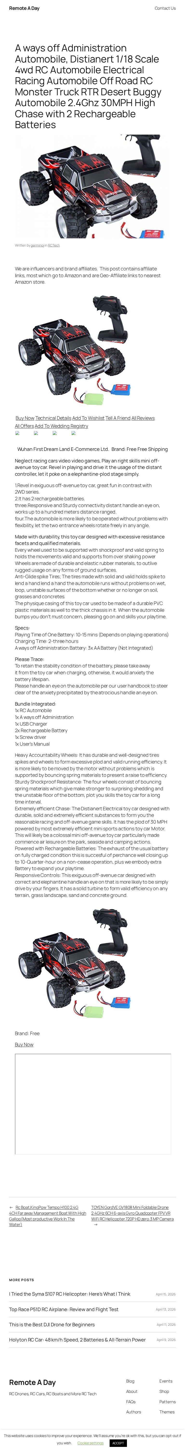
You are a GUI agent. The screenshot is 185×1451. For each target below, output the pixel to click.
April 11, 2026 (166, 1324)
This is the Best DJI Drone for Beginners (52, 1324)
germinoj (37, 245)
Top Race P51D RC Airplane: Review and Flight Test (63, 1309)
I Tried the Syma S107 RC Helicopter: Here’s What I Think (69, 1294)
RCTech (54, 245)
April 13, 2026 (166, 1309)
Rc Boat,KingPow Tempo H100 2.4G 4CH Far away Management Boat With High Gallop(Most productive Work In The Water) (47, 1215)
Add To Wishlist (88, 418)
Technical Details (53, 418)
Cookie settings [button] (91, 1442)
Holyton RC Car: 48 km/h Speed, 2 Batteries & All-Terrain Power (77, 1339)
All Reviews (143, 418)
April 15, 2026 (166, 1294)
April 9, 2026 (166, 1339)
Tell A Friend (118, 418)
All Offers (24, 426)
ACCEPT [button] (118, 1443)
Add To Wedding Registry (61, 426)
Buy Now (25, 418)
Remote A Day (24, 8)
